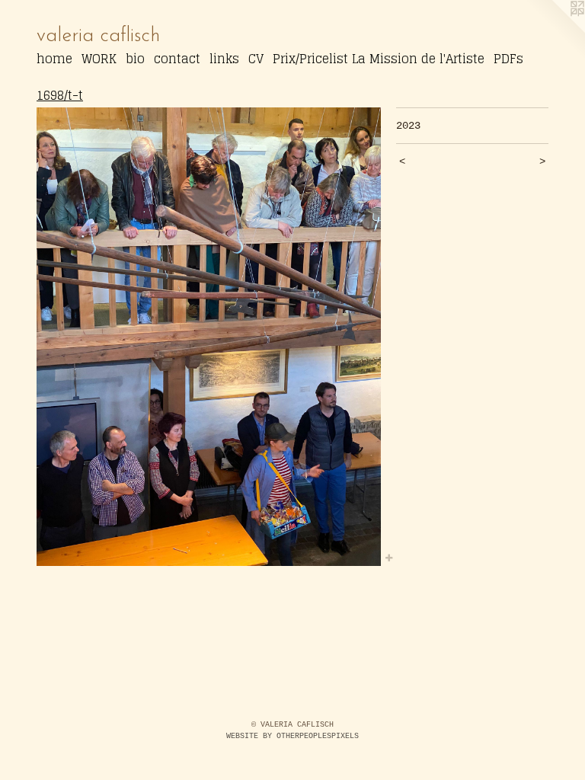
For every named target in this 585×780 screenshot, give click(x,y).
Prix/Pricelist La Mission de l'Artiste (378, 59)
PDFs (508, 59)
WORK (99, 59)
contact (177, 59)
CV (256, 59)
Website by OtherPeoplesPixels (292, 736)
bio (135, 59)
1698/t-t (60, 95)
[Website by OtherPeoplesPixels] (554, 30)
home (54, 59)
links (224, 59)
